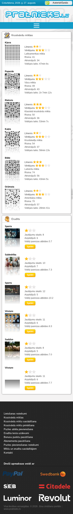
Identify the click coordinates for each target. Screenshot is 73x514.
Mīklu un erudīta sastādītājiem (20, 448)
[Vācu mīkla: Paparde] (12, 84)
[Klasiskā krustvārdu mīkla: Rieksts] (12, 113)
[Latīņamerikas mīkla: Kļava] (12, 56)
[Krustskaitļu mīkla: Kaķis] (12, 142)
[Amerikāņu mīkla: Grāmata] (12, 200)
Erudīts (15, 218)
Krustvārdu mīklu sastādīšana (20, 421)
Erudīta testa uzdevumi (16, 433)
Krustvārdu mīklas (22, 35)
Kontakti (8, 452)
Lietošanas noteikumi (15, 413)
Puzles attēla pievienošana (18, 429)
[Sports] (12, 247)
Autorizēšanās (60, 2)
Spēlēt (30, 246)
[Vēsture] (12, 331)
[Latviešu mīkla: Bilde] (12, 171)
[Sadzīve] (12, 360)
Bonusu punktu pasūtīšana (18, 437)
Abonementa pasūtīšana (17, 441)
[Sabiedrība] (12, 275)
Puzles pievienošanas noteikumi (21, 444)
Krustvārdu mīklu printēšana (19, 425)
